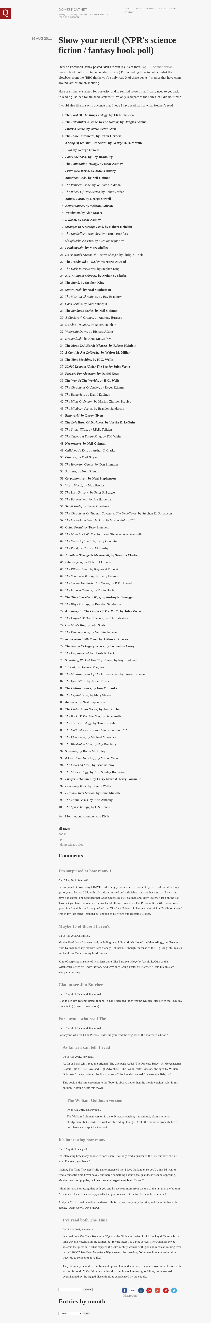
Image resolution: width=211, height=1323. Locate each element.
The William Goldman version (94, 1100)
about (127, 9)
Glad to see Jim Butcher (81, 984)
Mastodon (130, 1295)
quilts (172, 9)
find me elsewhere (156, 9)
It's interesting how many (82, 1139)
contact (129, 12)
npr (61, 839)
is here (113, 72)
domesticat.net (73, 9)
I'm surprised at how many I (85, 871)
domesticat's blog (72, 844)
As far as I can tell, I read (86, 1047)
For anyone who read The (82, 1018)
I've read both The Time (85, 1220)
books (62, 834)
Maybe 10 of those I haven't (84, 926)
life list (139, 9)
